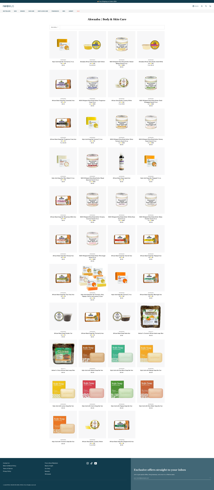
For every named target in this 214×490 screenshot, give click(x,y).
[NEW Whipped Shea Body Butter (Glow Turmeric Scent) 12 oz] (121, 122)
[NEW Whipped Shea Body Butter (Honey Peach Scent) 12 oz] (151, 122)
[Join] (209, 477)
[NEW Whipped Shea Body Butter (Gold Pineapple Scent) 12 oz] (151, 83)
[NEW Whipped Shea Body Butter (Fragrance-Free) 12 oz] (92, 83)
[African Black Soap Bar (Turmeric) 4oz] (92, 316)
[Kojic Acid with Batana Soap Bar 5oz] (92, 353)
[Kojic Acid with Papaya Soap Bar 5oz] (121, 389)
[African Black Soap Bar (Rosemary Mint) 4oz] (63, 200)
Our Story (47, 468)
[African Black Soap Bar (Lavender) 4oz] (63, 83)
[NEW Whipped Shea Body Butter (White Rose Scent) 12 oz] (121, 200)
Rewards (47, 471)
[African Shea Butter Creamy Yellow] (92, 424)
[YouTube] (95, 463)
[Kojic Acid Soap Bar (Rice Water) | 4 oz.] (63, 161)
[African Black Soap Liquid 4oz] (121, 161)
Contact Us (6, 463)
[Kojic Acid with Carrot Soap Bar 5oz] (92, 389)
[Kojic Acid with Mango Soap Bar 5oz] (151, 353)
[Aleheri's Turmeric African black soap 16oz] (151, 316)
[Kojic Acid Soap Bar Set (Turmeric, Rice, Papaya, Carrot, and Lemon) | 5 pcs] (92, 277)
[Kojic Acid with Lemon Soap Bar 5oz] (63, 389)
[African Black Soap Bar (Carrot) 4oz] (121, 239)
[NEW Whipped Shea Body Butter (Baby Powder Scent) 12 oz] (151, 200)
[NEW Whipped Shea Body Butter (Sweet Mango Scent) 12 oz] (121, 45)
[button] (22, 11)
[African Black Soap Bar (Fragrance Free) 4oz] (63, 122)
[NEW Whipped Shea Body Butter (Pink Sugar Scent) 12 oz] (92, 239)
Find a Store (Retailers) (51, 463)
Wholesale (48, 474)
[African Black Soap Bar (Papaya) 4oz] (151, 239)
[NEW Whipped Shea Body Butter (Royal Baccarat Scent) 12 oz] (92, 161)
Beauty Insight (49, 465)
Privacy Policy (7, 471)
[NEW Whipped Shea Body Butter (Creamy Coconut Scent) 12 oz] (92, 200)
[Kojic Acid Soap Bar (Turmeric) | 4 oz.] (63, 45)
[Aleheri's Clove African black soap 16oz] (63, 353)
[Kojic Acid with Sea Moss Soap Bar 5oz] (121, 353)
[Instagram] (88, 463)
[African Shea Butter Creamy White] (121, 83)
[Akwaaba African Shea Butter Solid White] (151, 45)
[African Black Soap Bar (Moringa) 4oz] (151, 277)
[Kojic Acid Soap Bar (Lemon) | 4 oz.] (92, 122)
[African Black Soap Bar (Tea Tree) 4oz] (63, 277)
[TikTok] (91, 463)
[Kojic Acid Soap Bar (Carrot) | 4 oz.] (121, 277)
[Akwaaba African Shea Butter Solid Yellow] (92, 45)
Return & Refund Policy (9, 465)
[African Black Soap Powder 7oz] (63, 316)
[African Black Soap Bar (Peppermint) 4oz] (121, 424)
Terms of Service (8, 468)
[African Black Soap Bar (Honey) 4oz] (63, 239)
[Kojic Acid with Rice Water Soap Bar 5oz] (151, 389)
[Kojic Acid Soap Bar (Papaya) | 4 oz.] (151, 161)
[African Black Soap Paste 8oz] (121, 316)
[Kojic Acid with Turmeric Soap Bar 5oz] (63, 424)
